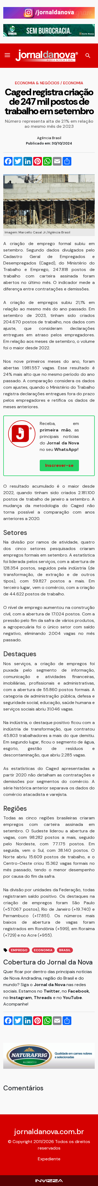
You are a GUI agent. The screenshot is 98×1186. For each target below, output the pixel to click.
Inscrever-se (59, 465)
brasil (65, 950)
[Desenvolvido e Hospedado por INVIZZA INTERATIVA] (49, 1180)
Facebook (78, 991)
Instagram (21, 997)
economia (43, 950)
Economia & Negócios (37, 83)
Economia (73, 83)
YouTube (72, 997)
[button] (7, 56)
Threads (43, 997)
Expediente (49, 1159)
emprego (19, 950)
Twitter (52, 991)
